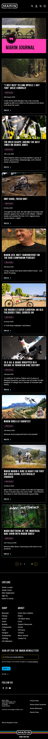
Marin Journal (23, 635)
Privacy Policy (34, 701)
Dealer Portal (7, 590)
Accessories (6, 635)
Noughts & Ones (12, 722)
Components (6, 627)
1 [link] (17, 564)
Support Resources (24, 624)
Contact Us (22, 638)
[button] (40, 6)
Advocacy (21, 630)
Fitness (4, 616)
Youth (4, 621)
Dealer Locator (7, 587)
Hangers (5, 633)
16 (32, 564)
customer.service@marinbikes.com (12, 709)
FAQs (20, 621)
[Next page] (35, 564)
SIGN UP (5, 668)
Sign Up (5, 596)
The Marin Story (24, 619)
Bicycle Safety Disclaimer (38, 704)
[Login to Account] (36, 6)
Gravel (4, 619)
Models (4, 624)
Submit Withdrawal (36, 708)
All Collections (7, 641)
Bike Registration (8, 593)
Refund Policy (34, 712)
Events (20, 627)
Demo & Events (7, 599)
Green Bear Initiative (24, 613)
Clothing (5, 638)
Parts (4, 630)
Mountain (5, 613)
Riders (20, 616)
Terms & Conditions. (33, 661)
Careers (21, 633)
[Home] (9, 6)
